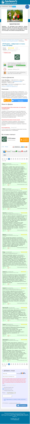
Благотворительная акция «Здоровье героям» (11, 119)
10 (26, 158)
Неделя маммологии (6, 127)
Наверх (6, 146)
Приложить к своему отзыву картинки (16, 399)
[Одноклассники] (25, 147)
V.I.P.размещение (8, 100)
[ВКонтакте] (22, 147)
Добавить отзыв (7, 52)
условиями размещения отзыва (14, 403)
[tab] (4, 152)
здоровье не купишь (11, 3)
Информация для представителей (20, 100)
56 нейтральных (12, 50)
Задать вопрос (25, 139)
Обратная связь (16, 419)
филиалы (10, 66)
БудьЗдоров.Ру (11, 1)
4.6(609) (16, 48)
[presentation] (4, 152)
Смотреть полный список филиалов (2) (9, 86)
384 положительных (14, 49)
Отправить (23, 405)
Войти (19, 373)
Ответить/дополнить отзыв (22, 184)
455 (9, 49)
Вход (26, 39)
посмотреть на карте (21, 65)
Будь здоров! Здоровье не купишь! (17, 414)
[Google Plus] (26, 147)
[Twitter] (23, 147)
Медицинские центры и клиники (10, 35)
